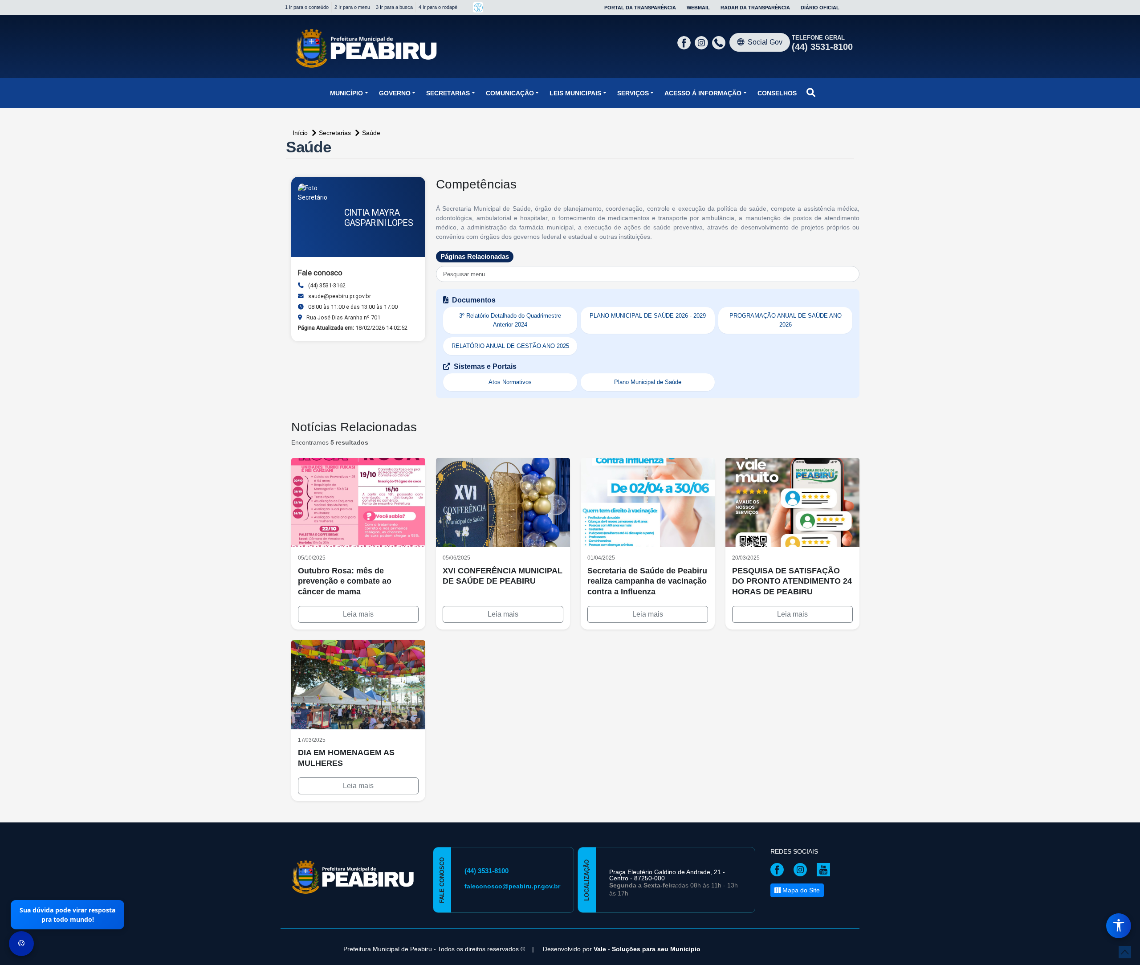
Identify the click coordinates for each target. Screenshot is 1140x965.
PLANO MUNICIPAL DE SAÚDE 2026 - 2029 (648, 315)
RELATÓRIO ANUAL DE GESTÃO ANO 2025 (510, 346)
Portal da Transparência (640, 7)
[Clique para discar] (720, 42)
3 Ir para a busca (394, 7)
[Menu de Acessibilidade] (1118, 925)
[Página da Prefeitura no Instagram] (702, 42)
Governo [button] (395, 93)
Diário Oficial (820, 7)
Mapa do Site (800, 890)
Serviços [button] (633, 93)
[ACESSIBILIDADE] (478, 7)
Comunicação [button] (510, 93)
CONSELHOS (777, 93)
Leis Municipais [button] (575, 93)
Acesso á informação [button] (702, 93)
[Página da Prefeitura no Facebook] (685, 42)
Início (301, 132)
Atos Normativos (510, 382)
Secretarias (336, 132)
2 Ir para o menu (352, 7)
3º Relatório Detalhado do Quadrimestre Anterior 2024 (510, 320)
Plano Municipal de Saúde (647, 382)
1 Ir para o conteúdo (307, 7)
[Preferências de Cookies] (21, 943)
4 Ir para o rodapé (438, 7)
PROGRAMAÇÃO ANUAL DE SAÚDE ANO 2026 (785, 320)
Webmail (698, 7)
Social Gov (765, 42)
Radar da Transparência (755, 7)
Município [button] (346, 93)
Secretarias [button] (448, 93)
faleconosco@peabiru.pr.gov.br (512, 886)
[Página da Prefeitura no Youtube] (826, 869)
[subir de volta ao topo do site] (1125, 952)
